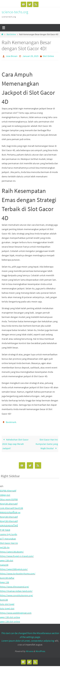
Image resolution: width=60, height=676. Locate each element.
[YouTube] (23, 4)
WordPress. (40, 649)
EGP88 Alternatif (8, 488)
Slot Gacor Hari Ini (9, 541)
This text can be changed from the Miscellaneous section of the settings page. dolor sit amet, (30, 635)
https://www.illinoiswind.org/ (14, 585)
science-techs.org (15, 12)
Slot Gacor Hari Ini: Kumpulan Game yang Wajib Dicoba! (47, 442)
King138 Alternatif (9, 515)
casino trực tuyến (8, 532)
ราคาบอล (5, 528)
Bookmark (11, 421)
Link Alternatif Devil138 (11, 506)
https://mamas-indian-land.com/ (16, 589)
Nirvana (29, 649)
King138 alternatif (9, 502)
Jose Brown (12, 55)
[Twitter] (29, 4)
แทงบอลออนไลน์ (9, 524)
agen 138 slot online (10, 615)
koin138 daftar (7, 576)
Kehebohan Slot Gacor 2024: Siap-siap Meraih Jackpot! (15, 442)
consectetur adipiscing (42, 639)
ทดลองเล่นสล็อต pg (10, 510)
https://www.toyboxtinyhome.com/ (17, 572)
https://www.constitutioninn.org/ (16, 593)
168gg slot (5, 493)
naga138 (4, 563)
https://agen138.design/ (12, 550)
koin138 (4, 598)
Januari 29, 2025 (30, 55)
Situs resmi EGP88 (9, 497)
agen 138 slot (6, 558)
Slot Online (11, 34)
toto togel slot (7, 607)
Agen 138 (4, 580)
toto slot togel (7, 602)
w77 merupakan (8, 537)
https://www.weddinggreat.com (16, 611)
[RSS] (35, 4)
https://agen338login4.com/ (14, 567)
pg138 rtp (5, 545)
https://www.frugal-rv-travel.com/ (17, 554)
